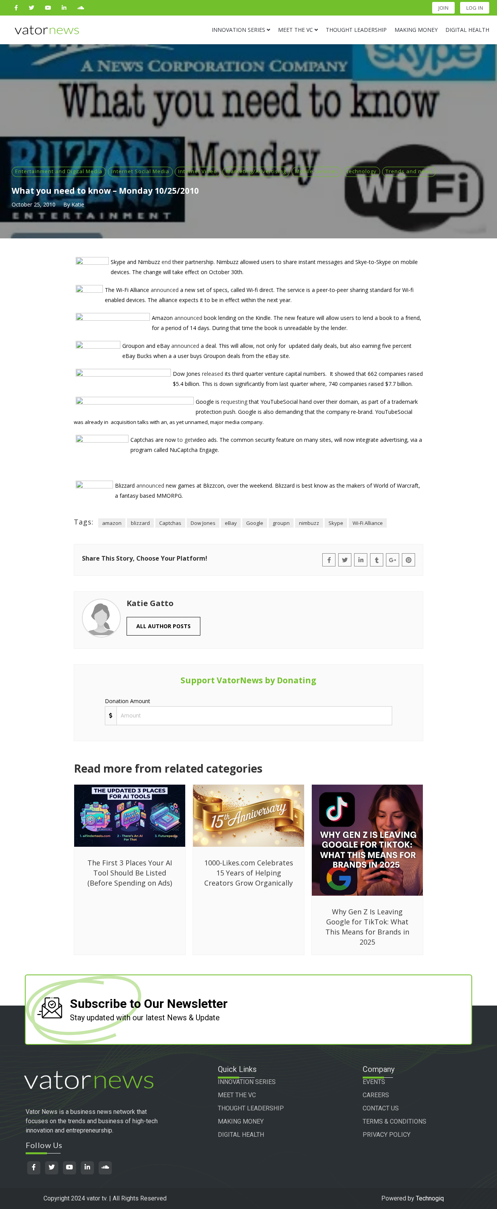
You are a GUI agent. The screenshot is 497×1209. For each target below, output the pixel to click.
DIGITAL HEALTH (241, 1134)
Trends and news (409, 171)
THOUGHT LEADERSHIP (251, 1108)
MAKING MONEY (241, 1121)
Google (254, 522)
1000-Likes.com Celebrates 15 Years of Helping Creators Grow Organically (248, 873)
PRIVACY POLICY (386, 1134)
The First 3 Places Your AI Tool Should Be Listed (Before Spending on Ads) (129, 873)
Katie (77, 204)
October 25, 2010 (34, 204)
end (166, 262)
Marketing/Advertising (256, 171)
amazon (112, 522)
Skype (335, 522)
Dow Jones (203, 522)
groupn (281, 522)
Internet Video (197, 171)
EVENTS (374, 1082)
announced (165, 290)
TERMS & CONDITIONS (394, 1121)
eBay (231, 522)
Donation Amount (127, 701)
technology (362, 171)
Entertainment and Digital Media (59, 171)
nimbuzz (309, 522)
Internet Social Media (140, 171)
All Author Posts (163, 626)
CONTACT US (381, 1108)
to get (185, 439)
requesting (234, 401)
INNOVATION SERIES (247, 1082)
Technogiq (430, 1198)
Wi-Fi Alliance (368, 522)
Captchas (170, 522)
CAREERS (376, 1095)
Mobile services (316, 171)
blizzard (140, 522)
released (212, 373)
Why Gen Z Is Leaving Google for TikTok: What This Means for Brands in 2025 (367, 927)
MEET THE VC (237, 1095)
